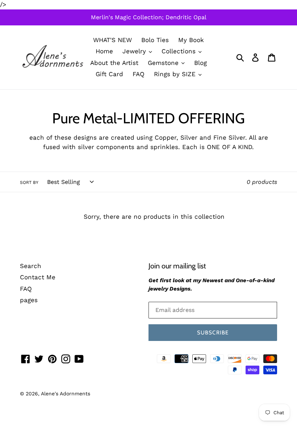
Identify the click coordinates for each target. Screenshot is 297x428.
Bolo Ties (155, 40)
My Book (191, 40)
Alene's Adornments (65, 393)
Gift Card (109, 74)
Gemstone (164, 62)
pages (29, 300)
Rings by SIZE (176, 74)
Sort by (29, 182)
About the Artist (114, 62)
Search (30, 265)
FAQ (139, 74)
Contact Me (37, 277)
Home (104, 51)
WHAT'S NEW (112, 40)
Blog (200, 62)
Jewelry (135, 51)
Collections (180, 51)
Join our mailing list (177, 266)
